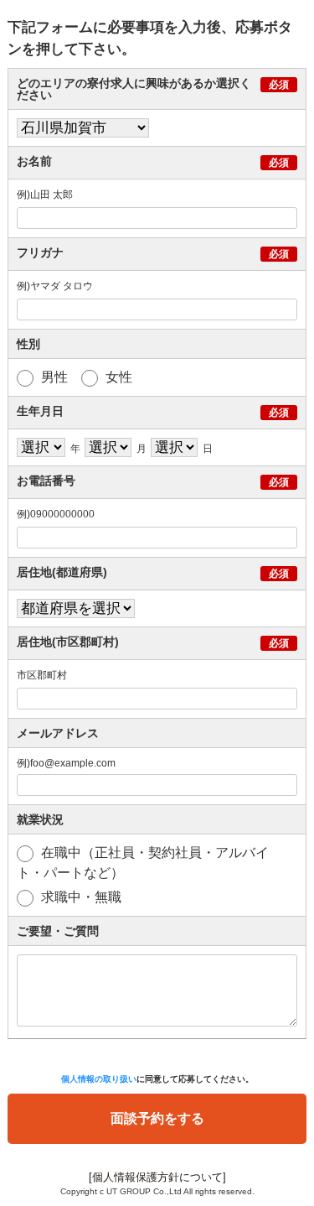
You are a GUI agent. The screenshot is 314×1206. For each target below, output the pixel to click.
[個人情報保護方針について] (157, 1177)
